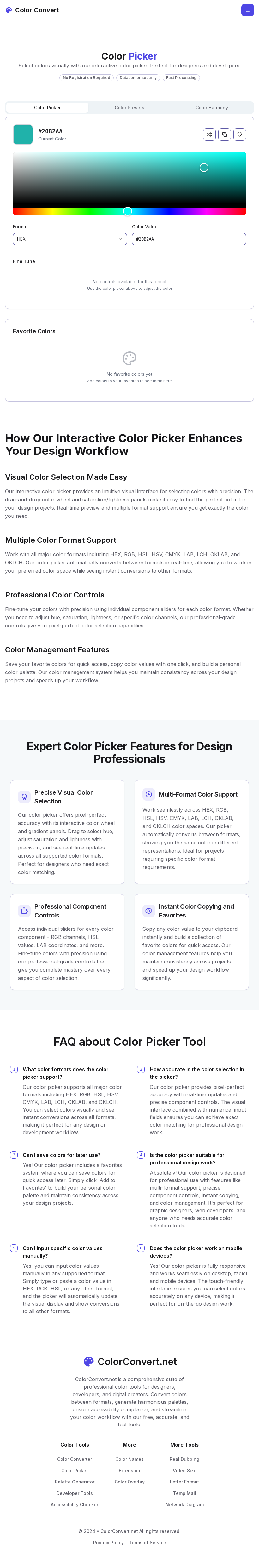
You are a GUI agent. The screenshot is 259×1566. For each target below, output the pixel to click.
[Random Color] (209, 134)
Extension (129, 1470)
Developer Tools (75, 1493)
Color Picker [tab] (47, 107)
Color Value (145, 226)
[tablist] (129, 107)
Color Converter (74, 1459)
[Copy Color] (224, 134)
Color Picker (74, 1470)
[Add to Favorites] (239, 134)
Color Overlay (130, 1481)
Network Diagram (185, 1504)
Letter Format (184, 1481)
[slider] (129, 178)
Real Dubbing (184, 1459)
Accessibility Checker (74, 1504)
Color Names (129, 1459)
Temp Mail (184, 1493)
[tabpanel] (129, 213)
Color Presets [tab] (129, 107)
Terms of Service (147, 1542)
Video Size (184, 1470)
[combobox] (70, 239)
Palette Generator (74, 1481)
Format (20, 226)
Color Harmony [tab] (212, 107)
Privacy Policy (108, 1542)
